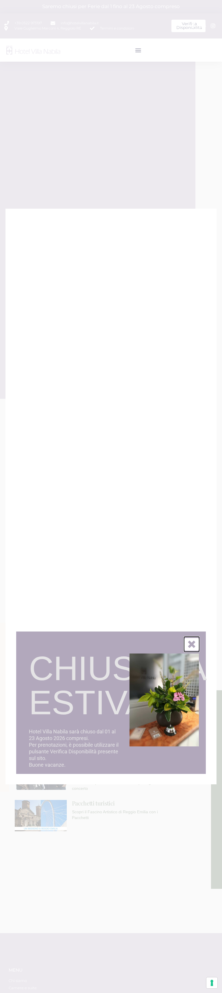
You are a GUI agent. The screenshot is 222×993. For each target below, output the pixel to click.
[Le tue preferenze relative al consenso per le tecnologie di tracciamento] (211, 982)
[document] (111, 496)
